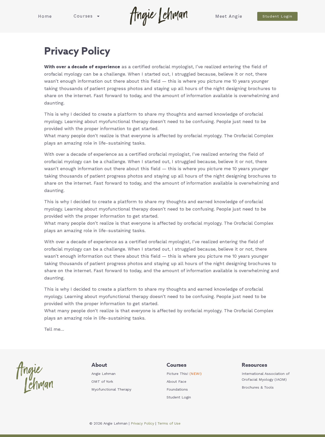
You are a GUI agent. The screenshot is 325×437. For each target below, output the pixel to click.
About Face (176, 381)
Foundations (177, 389)
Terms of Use (169, 423)
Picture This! (184, 374)
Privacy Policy (142, 423)
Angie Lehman (103, 374)
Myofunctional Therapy (111, 389)
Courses (83, 16)
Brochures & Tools (258, 387)
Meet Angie (228, 16)
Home (45, 16)
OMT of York (102, 381)
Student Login (277, 16)
